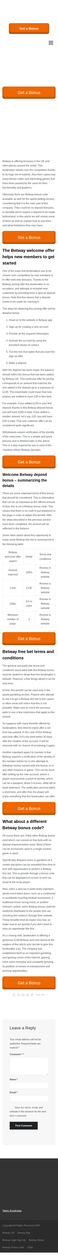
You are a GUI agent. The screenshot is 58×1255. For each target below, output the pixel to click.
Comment (16, 1054)
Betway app (45, 320)
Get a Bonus (29, 28)
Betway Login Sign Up (14, 1240)
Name (14, 1079)
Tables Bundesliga (11, 1210)
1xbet (30, 1247)
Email (14, 1092)
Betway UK (12, 378)
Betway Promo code (13, 1247)
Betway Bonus (36, 1240)
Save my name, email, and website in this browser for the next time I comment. (28, 1111)
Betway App (24, 1232)
